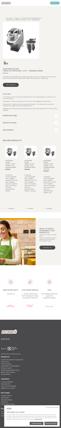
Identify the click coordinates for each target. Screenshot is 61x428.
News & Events (5, 384)
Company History (6, 395)
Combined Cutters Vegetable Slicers (31, 18)
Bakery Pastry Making (8, 372)
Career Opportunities (8, 404)
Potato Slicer (5, 362)
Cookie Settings (36, 423)
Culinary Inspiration (7, 382)
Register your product (8, 388)
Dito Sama (9, 18)
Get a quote (10, 85)
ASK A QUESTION (11, 306)
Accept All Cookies (50, 423)
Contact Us (4, 402)
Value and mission (6, 400)
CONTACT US (47, 247)
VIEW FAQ (49, 306)
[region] (32, 416)
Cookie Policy (38, 419)
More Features (10, 116)
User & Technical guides (8, 386)
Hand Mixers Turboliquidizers (10, 366)
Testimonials (5, 398)
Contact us (55, 3)
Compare (11, 208)
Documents (8, 130)
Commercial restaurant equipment (12, 359)
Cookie (3, 416)
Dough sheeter (6, 374)
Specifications (9, 123)
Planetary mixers (6, 368)
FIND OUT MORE (30, 306)
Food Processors (6, 364)
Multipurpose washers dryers (10, 370)
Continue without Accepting (52, 407)
